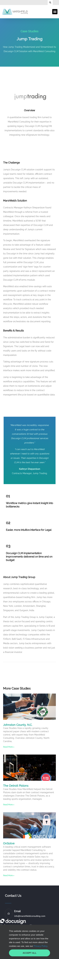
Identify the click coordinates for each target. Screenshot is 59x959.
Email (17, 911)
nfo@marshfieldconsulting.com (30, 916)
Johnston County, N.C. (17, 724)
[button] (50, 2)
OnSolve (9, 843)
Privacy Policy (40, 946)
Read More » (8, 747)
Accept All (30, 953)
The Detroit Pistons (15, 785)
